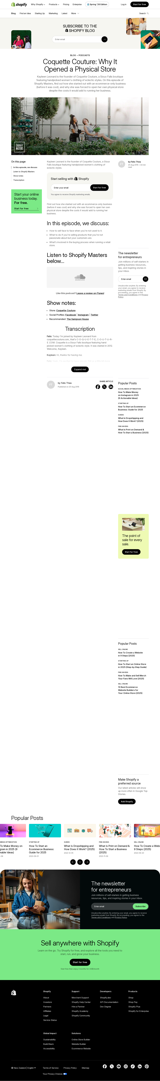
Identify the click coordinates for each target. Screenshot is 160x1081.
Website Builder (79, 1044)
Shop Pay (133, 1002)
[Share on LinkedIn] (111, 387)
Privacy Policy (121, 917)
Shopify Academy (80, 1011)
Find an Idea (25, 13)
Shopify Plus (134, 1006)
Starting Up (40, 13)
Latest (64, 13)
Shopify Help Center (81, 1002)
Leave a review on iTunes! (90, 293)
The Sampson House (78, 319)
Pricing (66, 4)
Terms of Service (50, 1068)
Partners (47, 1006)
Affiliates (47, 1011)
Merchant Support (80, 997)
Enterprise (77, 4)
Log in (123, 4)
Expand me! (80, 369)
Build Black (48, 1044)
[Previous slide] (73, 862)
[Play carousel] (80, 862)
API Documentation (109, 1002)
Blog (13, 13)
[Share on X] (104, 387)
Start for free (139, 4)
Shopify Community (81, 1015)
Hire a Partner (78, 1006)
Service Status (50, 1020)
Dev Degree (105, 1006)
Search (142, 13)
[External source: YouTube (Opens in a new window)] (119, 1066)
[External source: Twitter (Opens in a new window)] (112, 1066)
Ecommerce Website (81, 1048)
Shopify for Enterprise (138, 1011)
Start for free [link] (99, 187)
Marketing (53, 13)
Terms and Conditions (128, 295)
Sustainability (49, 1039)
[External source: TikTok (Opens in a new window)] (133, 1066)
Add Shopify (127, 801)
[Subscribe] (105, 39)
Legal (45, 1015)
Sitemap (85, 1068)
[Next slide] (87, 862)
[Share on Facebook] (98, 387)
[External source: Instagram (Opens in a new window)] (126, 1066)
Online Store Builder (81, 1039)
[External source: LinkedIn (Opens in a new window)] (140, 1066)
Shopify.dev (105, 997)
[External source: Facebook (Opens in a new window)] (105, 1066)
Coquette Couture (66, 310)
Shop (130, 997)
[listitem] (80, 839)
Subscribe (141, 906)
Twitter (94, 315)
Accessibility (49, 1048)
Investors (47, 1002)
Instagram (83, 315)
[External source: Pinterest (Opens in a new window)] (147, 1066)
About (46, 997)
